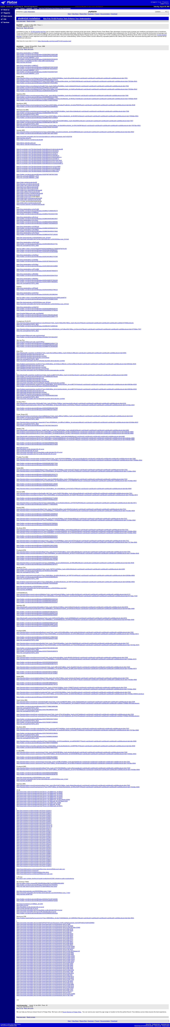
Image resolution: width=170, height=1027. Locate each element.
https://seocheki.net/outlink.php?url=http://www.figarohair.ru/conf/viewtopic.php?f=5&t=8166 (45, 967)
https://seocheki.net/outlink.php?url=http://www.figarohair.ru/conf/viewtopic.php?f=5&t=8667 (45, 941)
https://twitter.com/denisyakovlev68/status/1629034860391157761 (37, 244)
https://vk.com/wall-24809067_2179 (28, 176)
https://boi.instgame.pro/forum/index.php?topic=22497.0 (34, 845)
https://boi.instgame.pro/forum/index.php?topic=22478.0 (34, 848)
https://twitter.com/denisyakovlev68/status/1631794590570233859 (37, 758)
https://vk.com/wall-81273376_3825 (28, 419)
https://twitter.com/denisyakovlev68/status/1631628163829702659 (37, 697)
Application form (165, 1024)
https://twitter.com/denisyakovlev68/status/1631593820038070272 (37, 664)
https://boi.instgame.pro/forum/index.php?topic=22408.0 (34, 817)
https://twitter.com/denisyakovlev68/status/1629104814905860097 (37, 250)
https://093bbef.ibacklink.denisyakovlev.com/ (30, 365)
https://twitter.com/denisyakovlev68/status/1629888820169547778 (37, 343)
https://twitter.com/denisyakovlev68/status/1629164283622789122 (37, 289)
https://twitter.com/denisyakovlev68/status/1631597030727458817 (37, 671)
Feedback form (156, 1024)
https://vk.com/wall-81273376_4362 (28, 114)
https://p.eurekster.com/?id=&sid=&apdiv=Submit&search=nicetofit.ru (38, 158)
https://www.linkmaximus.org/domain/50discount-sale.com (34, 874)
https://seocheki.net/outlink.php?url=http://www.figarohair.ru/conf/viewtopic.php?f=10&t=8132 (45, 986)
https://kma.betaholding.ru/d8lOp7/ (27, 65)
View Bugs (75, 14)
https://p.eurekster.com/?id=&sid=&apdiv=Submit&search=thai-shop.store (39, 160)
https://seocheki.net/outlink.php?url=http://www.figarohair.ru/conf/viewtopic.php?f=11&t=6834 (45, 978)
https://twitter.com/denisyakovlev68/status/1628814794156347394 (37, 214)
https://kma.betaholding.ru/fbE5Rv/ (27, 278)
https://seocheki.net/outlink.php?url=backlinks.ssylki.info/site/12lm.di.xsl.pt (39, 910)
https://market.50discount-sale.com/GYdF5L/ (30, 342)
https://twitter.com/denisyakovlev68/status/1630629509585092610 (37, 537)
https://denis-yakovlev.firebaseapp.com (29, 144)
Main (69, 14)
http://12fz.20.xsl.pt (22, 447)
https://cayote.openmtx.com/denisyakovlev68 (30, 204)
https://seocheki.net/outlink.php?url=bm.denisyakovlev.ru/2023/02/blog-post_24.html (43, 239)
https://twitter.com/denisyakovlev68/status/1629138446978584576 (37, 271)
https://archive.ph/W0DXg (24, 589)
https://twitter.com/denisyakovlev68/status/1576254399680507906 (37, 443)
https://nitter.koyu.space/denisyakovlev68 (29, 190)
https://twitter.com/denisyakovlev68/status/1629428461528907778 (37, 316)
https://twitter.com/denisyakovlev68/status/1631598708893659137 (37, 683)
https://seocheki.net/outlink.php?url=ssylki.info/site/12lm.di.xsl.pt (36, 911)
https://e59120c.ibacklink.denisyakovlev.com (30, 378)
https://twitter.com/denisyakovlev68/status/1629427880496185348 (37, 315)
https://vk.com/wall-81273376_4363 (28, 124)
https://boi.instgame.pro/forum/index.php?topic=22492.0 (34, 850)
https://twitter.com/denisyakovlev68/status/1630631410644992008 (37, 547)
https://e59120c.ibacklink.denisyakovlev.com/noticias (33, 381)
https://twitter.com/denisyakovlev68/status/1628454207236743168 (37, 67)
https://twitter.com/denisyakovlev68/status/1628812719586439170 (37, 211)
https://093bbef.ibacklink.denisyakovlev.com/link (31, 367)
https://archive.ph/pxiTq (24, 138)
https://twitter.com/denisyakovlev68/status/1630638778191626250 (37, 583)
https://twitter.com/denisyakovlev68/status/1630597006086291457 (37, 499)
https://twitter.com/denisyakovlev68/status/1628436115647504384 (37, 56)
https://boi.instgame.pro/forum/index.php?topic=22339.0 (34, 820)
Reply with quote (28, 28)
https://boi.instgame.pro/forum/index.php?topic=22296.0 (34, 840)
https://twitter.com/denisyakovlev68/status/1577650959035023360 (37, 395)
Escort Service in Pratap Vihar (72, 1012)
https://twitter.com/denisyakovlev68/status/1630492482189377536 (37, 463)
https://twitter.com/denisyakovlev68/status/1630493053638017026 (37, 465)
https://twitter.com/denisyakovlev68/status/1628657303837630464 (37, 100)
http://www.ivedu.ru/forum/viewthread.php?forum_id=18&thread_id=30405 (39, 793)
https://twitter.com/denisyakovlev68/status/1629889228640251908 (37, 345)
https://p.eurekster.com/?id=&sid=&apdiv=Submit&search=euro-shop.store (39, 162)
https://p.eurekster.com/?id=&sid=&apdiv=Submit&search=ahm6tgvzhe (38, 168)
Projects (22, 8)
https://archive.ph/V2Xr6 (24, 62)
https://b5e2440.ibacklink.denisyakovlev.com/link (32, 392)
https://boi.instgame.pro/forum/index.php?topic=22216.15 (34, 826)
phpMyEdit (29, 8)
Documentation (105, 14)
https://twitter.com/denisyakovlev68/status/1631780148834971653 (37, 709)
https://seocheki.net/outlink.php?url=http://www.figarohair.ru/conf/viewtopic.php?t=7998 (43, 924)
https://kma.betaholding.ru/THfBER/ (28, 53)
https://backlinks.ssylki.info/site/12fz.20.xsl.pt (30, 449)
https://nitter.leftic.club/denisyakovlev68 (29, 199)
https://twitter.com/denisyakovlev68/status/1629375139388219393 (37, 299)
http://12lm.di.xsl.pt (22, 905)
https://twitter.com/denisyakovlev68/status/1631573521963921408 (37, 648)
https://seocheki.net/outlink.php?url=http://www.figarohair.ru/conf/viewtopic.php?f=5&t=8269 (45, 934)
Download (114, 14)
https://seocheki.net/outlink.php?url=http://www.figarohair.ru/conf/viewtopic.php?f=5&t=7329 (45, 989)
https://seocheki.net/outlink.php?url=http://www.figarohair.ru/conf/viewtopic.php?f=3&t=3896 (45, 968)
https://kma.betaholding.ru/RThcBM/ (28, 269)
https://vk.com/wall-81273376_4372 (28, 711)
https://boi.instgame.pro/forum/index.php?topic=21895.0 (34, 861)
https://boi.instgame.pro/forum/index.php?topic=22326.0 (34, 831)
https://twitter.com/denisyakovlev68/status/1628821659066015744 (37, 228)
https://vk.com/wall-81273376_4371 (28, 708)
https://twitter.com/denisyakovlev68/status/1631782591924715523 (37, 719)
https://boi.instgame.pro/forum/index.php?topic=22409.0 (34, 821)
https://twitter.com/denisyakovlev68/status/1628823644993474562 (37, 231)
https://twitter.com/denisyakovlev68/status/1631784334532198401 (37, 733)
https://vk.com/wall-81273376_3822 (28, 331)
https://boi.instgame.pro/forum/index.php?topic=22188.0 (34, 833)
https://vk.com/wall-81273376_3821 (28, 324)
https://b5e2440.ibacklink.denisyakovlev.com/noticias (33, 394)
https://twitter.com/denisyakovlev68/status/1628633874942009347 (37, 68)
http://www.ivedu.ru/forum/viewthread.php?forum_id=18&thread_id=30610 (39, 791)
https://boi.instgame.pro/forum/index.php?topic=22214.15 (34, 825)
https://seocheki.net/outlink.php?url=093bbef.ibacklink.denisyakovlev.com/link (40, 370)
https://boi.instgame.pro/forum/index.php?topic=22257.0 (34, 863)
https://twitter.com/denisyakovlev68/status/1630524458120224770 (37, 474)
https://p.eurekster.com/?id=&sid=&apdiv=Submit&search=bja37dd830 (38, 169)
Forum (35, 8)
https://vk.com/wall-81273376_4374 (28, 724)
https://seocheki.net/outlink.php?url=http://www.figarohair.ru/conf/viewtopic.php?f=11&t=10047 (46, 948)
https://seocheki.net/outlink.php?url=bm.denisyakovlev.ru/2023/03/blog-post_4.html (42, 779)
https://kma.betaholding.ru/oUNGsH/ (28, 226)
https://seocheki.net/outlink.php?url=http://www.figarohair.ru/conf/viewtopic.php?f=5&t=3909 (45, 964)
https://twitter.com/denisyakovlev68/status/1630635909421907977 (37, 564)
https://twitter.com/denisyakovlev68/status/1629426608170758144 (37, 310)
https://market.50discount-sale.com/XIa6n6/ (30, 313)
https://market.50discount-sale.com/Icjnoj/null (31, 335)
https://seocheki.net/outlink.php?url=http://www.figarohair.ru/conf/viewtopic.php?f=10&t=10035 (46, 957)
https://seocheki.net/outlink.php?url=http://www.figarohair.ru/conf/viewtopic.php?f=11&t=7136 (45, 979)
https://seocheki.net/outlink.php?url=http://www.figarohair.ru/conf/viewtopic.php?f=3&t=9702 (45, 982)
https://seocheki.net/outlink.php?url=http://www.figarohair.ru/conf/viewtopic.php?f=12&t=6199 (45, 970)
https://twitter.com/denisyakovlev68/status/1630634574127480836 (37, 558)
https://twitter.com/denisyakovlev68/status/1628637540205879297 (37, 72)
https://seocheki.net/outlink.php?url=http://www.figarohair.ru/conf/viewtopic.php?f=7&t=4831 (45, 981)
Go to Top (148, 1024)
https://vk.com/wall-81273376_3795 (28, 578)
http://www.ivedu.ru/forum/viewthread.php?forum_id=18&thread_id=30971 (39, 806)
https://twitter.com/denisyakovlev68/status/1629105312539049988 (37, 252)
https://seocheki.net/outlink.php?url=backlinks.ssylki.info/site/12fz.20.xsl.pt (39, 452)
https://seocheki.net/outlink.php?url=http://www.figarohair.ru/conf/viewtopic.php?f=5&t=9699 (45, 930)
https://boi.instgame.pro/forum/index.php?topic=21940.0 (34, 815)
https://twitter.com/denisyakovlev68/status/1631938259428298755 (37, 774)
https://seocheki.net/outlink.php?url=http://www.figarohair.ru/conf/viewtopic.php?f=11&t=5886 (45, 984)
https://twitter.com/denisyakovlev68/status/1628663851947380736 (37, 122)
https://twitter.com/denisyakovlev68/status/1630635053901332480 (37, 559)
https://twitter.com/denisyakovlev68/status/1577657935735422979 (37, 425)
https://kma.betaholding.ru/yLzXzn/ (27, 220)
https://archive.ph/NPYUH (24, 894)
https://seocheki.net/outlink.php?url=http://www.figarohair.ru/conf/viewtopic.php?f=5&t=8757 (45, 940)
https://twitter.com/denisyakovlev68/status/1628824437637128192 (37, 234)
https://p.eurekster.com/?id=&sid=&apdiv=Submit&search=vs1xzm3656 (38, 166)
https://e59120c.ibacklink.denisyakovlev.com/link (31, 379)
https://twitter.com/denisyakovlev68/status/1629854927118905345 (37, 326)
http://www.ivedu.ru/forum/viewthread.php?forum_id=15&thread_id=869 (39, 803)
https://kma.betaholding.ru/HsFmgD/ (28, 242)
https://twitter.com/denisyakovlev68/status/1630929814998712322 (37, 624)
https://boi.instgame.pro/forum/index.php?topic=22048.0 (34, 856)
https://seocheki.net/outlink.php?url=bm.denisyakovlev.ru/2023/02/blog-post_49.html (43, 304)
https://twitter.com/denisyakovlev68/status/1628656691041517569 (37, 97)
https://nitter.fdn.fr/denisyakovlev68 (27, 188)
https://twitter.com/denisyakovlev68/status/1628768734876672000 (37, 174)
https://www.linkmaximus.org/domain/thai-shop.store (33, 872)
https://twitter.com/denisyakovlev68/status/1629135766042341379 (37, 261)
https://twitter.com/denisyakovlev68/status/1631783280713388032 (37, 722)
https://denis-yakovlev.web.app (26, 143)
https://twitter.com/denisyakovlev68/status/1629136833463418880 (37, 266)
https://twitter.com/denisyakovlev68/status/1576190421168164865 (37, 570)
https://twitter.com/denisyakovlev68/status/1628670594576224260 (37, 127)
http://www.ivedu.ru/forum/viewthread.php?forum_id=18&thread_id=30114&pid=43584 (43, 799)
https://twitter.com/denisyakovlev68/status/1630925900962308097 (37, 615)
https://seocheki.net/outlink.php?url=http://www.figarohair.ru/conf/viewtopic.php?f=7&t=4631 (45, 949)
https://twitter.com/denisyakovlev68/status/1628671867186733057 (37, 133)
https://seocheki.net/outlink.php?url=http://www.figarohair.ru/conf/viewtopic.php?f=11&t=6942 (45, 987)
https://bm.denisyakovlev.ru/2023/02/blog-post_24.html (34, 237)
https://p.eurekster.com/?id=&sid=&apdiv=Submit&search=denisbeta (38, 151)
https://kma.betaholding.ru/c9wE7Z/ (28, 307)
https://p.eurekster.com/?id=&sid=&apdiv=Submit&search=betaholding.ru (39, 157)
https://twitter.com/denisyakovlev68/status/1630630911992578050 (37, 545)
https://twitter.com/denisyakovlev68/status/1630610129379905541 (37, 523)
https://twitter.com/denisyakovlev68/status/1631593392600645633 (37, 662)
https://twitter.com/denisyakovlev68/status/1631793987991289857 (37, 757)
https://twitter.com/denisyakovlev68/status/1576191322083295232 (37, 577)
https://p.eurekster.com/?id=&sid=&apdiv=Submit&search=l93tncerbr (38, 171)
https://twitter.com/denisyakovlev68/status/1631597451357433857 (37, 673)
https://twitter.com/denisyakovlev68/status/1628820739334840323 (37, 223)
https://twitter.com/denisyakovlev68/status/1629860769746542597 (37, 337)
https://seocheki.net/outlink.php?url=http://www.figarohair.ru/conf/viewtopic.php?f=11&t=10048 (46, 946)
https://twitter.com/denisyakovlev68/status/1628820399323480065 (37, 222)
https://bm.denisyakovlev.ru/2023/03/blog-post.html (32, 586)
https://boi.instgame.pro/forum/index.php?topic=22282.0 (34, 836)
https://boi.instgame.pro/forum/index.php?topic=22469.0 (34, 851)
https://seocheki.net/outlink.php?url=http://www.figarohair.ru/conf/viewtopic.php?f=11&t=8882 (45, 952)
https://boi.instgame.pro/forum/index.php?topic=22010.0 (34, 839)
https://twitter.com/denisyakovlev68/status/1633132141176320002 (37, 885)
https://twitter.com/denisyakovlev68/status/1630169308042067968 (37, 408)
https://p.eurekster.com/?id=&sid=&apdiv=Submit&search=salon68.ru (38, 155)
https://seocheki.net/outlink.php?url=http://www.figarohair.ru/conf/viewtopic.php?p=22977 (44, 992)
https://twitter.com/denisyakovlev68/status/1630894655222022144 (37, 599)
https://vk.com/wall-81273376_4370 (28, 653)
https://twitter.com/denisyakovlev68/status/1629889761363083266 (37, 346)
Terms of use (157, 1025)
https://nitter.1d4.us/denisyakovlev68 (28, 185)
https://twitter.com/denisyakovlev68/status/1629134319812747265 (37, 256)
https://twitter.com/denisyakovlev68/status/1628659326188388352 (37, 106)
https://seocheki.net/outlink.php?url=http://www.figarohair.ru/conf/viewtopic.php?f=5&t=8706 (45, 929)
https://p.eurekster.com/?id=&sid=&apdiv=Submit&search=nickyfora (37, 152)
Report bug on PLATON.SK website (143, 1025)
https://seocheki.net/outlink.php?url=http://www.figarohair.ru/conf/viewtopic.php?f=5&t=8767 (45, 938)
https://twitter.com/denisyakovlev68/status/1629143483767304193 (37, 280)
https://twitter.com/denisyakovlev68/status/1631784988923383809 (37, 736)
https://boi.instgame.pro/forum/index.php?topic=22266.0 (34, 818)
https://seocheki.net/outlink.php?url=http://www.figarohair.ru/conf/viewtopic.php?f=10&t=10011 (46, 960)
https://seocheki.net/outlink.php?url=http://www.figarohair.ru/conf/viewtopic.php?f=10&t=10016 (46, 959)
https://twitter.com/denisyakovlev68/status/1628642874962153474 (37, 80)
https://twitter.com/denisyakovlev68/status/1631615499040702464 (37, 900)
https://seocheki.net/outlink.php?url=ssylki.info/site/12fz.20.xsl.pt (36, 454)
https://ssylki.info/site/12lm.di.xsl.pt (27, 908)
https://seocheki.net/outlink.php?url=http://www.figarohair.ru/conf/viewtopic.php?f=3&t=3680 (45, 965)
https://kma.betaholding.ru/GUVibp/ (27, 264)
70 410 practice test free (38, 31)
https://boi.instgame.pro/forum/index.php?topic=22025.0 (34, 855)
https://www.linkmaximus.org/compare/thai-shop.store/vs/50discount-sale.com (41, 869)
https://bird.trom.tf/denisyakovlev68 (27, 187)
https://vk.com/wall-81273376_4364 (28, 245)
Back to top (20, 28)
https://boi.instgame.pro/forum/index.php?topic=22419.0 (34, 823)
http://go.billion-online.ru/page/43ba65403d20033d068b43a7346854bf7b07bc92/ (42, 248)
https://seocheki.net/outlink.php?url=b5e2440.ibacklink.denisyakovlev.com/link (41, 398)
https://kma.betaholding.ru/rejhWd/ (27, 259)
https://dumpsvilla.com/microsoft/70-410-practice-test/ (54, 41)
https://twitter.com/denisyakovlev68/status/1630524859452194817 (37, 476)
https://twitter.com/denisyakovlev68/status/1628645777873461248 (37, 87)
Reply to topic (31, 21)
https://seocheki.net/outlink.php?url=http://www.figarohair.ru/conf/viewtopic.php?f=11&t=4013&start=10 (48, 951)
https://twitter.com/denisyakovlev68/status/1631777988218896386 (37, 706)
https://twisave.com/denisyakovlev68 (28, 184)
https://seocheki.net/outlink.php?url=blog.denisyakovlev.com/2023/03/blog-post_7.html (43, 893)
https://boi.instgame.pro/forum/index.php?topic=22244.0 (34, 810)
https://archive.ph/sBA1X (24, 780)
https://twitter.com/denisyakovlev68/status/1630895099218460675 (37, 600)
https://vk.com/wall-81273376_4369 (28, 649)
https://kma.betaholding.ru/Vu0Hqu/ (27, 255)
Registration (166, 2)
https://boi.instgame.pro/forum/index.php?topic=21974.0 (34, 858)
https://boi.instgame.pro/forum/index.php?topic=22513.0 (34, 844)
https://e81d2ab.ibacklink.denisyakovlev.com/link (32, 356)
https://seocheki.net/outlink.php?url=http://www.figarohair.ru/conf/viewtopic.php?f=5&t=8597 (45, 945)
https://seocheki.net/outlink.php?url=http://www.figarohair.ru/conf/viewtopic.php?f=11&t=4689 (45, 954)
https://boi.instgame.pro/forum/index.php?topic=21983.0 (34, 866)
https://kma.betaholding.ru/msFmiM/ (28, 209)
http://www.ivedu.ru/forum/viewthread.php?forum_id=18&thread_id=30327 (39, 798)
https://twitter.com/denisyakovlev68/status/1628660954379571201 (37, 113)
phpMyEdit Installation (29, 18)
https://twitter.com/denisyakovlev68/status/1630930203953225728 (37, 623)
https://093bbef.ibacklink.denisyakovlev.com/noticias (33, 368)
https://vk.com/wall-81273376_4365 (28, 283)
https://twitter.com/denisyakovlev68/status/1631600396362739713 (37, 684)
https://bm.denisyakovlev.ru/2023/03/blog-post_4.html (33, 777)
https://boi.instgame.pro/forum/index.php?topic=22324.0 (34, 812)
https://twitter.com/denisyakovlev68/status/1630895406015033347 (37, 602)
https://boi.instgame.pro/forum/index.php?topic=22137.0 (34, 828)
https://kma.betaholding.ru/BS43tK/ (27, 274)
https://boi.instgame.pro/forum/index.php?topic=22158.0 (34, 837)
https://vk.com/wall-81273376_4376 (28, 738)
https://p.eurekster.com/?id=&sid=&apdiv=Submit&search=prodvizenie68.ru (40, 163)
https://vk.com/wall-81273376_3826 (28, 424)
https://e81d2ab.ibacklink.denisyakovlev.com (30, 354)
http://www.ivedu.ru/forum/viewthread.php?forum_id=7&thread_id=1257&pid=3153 (42, 801)
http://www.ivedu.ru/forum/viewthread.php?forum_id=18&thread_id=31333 (39, 795)
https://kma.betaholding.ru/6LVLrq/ (27, 217)
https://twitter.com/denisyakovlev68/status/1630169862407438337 (37, 409)
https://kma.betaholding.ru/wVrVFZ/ (27, 293)
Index (17, 8)
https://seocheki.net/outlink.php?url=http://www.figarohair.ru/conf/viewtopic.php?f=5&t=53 (44, 932)
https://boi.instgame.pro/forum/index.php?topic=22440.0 (34, 834)
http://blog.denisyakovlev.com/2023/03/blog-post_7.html (34, 891)
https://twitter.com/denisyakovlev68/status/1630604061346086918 (37, 514)
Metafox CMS (13, 1025)
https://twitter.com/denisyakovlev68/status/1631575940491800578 (37, 651)
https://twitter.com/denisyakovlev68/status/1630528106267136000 (37, 484)
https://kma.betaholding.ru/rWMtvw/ (28, 212)
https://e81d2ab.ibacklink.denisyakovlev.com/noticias (33, 357)
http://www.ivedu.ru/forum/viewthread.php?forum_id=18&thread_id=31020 (39, 796)
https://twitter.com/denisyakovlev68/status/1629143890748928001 (37, 282)
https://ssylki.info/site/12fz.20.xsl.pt (27, 450)
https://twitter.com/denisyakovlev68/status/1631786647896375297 (37, 747)
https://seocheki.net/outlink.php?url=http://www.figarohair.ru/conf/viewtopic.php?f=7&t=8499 (45, 926)
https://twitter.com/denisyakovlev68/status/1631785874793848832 (37, 743)
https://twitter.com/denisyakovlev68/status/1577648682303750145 (37, 376)
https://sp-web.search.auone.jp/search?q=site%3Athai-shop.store (37, 886)
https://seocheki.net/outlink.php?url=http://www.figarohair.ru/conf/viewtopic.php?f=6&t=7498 (45, 971)
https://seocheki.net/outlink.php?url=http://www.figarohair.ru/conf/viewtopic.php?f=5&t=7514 (45, 990)
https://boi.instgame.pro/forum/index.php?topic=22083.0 (34, 859)
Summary (91, 14)
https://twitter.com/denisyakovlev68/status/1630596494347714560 (37, 498)
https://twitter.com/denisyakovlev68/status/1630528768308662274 (37, 485)
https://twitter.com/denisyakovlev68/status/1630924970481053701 (37, 612)
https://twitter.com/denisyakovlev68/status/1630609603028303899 (37, 525)
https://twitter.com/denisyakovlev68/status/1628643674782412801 (37, 83)
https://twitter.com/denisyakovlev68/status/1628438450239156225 (37, 59)
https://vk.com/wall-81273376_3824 (28, 397)
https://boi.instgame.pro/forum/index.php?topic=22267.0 (34, 829)
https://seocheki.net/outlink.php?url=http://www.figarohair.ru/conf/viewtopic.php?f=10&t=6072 (45, 976)
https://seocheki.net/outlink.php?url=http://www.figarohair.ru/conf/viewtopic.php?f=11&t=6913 (45, 973)
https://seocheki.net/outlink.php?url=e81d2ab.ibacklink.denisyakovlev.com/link (41, 361)
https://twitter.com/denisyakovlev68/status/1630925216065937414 (37, 613)
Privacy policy (166, 1025)
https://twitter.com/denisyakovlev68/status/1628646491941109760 (37, 91)
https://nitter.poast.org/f (24, 196)
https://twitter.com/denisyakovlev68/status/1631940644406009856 (37, 773)
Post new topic (21, 21)
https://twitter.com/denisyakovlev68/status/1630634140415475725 (37, 556)
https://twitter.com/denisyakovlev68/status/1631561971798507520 (37, 637)
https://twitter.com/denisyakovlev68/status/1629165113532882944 (37, 294)
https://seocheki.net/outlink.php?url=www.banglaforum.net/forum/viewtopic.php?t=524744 (44, 136)
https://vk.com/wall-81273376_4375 (28, 735)
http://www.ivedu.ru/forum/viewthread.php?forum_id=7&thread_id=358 (38, 804)
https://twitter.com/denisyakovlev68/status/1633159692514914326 (37, 913)
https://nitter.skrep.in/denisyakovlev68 (28, 195)
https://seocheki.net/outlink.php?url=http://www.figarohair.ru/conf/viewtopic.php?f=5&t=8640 (45, 943)
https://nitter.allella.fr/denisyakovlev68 (28, 192)
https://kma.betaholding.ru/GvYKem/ (28, 233)
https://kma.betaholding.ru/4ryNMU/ (28, 229)
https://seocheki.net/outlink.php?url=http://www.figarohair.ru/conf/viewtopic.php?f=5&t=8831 (45, 937)
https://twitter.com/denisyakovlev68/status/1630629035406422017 (37, 536)
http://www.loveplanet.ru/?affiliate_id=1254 (30, 904)
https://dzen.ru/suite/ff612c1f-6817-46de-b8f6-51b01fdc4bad (35, 61)
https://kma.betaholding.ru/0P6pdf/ (27, 288)
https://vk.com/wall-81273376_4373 (28, 720)
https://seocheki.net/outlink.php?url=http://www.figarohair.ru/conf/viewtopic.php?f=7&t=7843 (45, 995)
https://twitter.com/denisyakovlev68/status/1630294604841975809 (37, 444)
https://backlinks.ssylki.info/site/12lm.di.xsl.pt (30, 907)
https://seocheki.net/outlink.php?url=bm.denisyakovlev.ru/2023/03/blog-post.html (41, 588)
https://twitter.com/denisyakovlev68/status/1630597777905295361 (37, 504)
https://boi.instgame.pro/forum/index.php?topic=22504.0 (34, 847)
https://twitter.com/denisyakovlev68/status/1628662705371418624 (37, 117)
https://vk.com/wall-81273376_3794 (28, 572)
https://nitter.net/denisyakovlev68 (27, 182)
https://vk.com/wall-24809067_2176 (28, 57)
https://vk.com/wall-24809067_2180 (28, 177)
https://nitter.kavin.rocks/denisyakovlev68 (29, 198)
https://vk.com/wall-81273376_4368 (28, 640)
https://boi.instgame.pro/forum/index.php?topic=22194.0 (34, 842)
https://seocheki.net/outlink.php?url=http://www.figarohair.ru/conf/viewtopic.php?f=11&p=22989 (46, 994)
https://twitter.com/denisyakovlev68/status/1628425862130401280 (37, 54)
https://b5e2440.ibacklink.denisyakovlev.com (30, 391)
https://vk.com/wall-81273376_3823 (28, 359)
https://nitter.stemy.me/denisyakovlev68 (29, 203)
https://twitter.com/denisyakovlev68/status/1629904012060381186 (37, 386)
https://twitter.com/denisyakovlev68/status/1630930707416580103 (37, 626)
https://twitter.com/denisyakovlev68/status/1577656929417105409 (37, 417)
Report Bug (83, 14)
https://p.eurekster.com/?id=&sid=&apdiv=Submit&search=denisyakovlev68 (40, 149)
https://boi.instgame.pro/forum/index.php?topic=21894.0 (34, 814)
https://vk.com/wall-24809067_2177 (28, 70)
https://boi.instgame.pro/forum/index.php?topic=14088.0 (34, 853)
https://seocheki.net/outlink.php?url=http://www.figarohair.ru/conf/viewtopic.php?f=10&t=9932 (45, 962)
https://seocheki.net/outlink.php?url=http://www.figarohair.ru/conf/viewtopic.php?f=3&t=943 (44, 975)
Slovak (167, 3)
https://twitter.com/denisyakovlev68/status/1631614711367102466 (37, 899)
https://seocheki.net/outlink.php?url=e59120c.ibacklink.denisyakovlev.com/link (41, 383)
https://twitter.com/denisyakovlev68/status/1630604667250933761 (37, 515)
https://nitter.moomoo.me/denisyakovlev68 (30, 139)
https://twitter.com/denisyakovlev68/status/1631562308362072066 (37, 638)
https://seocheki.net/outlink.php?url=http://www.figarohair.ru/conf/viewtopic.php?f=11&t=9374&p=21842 (48, 927)
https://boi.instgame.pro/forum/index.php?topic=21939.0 (34, 864)
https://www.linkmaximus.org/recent (27, 870)
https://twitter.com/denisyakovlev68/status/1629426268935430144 (37, 308)
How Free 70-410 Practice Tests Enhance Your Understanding (55, 8)
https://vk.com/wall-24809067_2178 (28, 73)
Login (160, 2)
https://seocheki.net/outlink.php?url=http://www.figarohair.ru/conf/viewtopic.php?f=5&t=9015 (45, 935)
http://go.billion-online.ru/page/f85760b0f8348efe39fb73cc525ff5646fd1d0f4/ (40, 883)
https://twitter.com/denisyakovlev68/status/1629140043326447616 (37, 275)
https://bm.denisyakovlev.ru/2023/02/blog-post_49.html (34, 302)
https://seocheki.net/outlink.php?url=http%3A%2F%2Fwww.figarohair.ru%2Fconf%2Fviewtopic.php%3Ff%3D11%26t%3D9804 (55, 923)
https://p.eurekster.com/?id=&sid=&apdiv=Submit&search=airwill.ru (37, 154)
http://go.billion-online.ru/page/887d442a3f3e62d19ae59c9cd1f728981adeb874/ (41, 297)
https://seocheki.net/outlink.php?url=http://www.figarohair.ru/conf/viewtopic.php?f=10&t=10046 (46, 956)
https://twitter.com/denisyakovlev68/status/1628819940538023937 (37, 218)
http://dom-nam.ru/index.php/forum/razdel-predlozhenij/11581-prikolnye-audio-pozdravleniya (45, 878)
